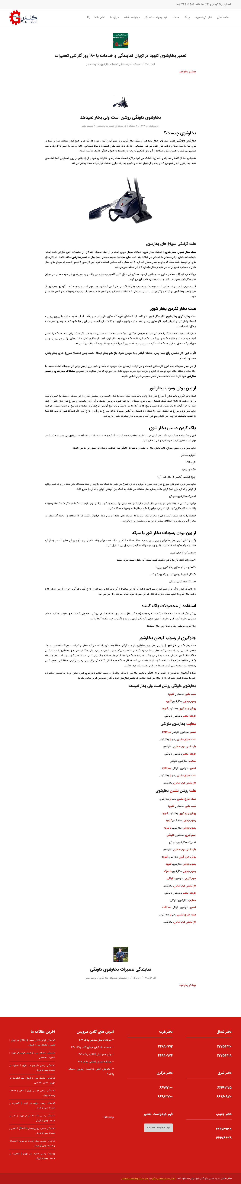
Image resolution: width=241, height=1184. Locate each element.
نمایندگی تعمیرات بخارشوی (114, 64)
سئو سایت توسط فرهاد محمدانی (134, 1178)
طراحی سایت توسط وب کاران (162, 1178)
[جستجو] (88, 17)
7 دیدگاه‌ (133, 126)
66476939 (224, 1138)
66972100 (166, 1087)
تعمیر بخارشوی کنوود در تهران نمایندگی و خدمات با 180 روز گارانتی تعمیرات (120, 55)
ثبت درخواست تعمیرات (158, 1127)
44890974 (165, 1055)
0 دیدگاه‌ (137, 64)
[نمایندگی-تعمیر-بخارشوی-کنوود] (120, 40)
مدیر (88, 64)
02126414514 (185, 4)
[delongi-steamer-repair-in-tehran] (120, 954)
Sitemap (109, 1117)
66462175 (224, 1087)
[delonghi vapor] (120, 102)
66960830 (224, 1096)
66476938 (224, 1129)
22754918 (224, 1055)
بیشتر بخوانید (187, 71)
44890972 (165, 1046)
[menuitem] (223, 17)
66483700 (165, 1096)
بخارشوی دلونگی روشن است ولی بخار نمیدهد (120, 117)
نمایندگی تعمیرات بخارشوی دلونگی (120, 969)
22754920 (224, 1046)
